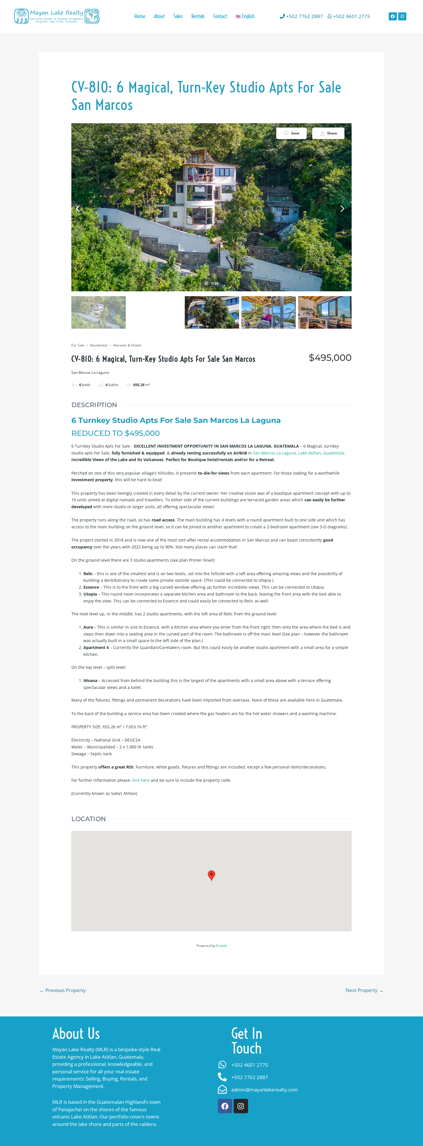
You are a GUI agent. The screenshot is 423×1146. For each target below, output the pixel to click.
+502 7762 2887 (304, 16)
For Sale (77, 345)
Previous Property (62, 990)
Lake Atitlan (309, 453)
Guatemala (333, 453)
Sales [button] (178, 16)
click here (140, 780)
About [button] (159, 16)
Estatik (221, 945)
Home (139, 16)
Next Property (365, 990)
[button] (245, 16)
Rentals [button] (198, 16)
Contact (220, 16)
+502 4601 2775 (351, 16)
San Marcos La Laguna (274, 453)
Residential (99, 345)
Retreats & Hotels (127, 345)
